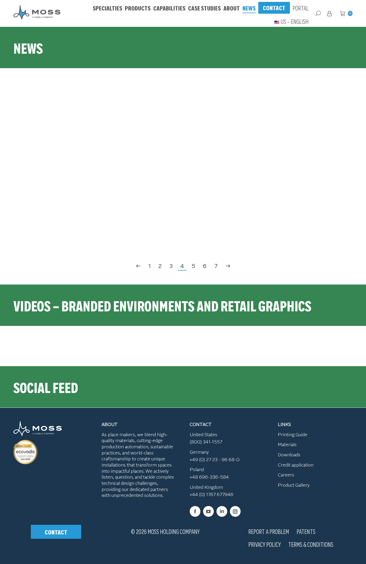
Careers (286, 475)
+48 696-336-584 (209, 477)
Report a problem (268, 531)
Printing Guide (292, 434)
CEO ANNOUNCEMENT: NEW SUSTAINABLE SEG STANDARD (138, 215)
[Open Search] (318, 13)
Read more (48, 152)
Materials (287, 444)
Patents (306, 531)
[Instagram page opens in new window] (235, 511)
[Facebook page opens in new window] (195, 511)
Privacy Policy (264, 544)
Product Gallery (293, 485)
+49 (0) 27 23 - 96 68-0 (215, 459)
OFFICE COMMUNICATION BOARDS (317, 219)
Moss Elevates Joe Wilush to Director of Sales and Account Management (48, 122)
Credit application (295, 465)
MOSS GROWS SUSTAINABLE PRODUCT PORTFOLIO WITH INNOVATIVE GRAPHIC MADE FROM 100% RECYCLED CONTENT (49, 207)
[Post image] (138, 120)
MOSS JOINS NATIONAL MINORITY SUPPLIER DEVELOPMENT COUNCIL (228, 215)
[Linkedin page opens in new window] (221, 511)
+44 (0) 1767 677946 (211, 494)
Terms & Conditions (310, 544)
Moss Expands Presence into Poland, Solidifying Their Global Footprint (317, 126)
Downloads (289, 454)
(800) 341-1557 (206, 442)
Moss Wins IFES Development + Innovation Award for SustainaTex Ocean (228, 122)
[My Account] (330, 13)
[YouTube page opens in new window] (208, 511)
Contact (56, 532)
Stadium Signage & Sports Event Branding (138, 130)
